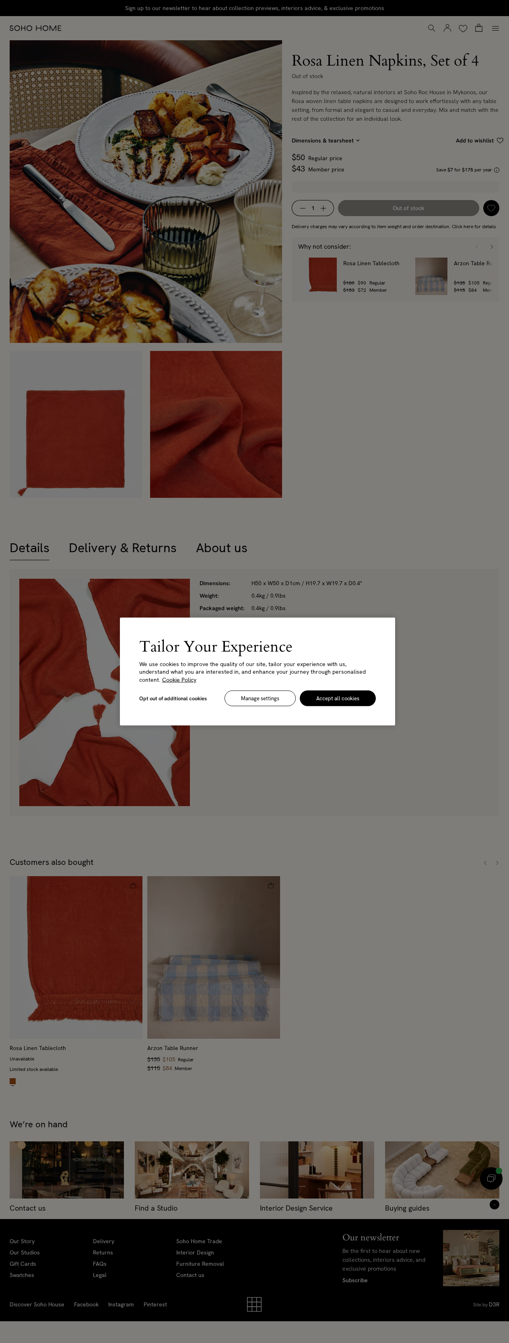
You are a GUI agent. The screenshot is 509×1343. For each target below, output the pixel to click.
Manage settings (260, 698)
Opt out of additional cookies (173, 698)
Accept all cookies (337, 698)
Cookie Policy (179, 679)
